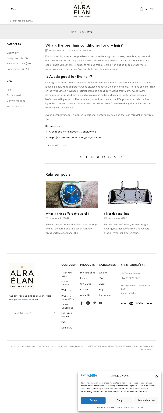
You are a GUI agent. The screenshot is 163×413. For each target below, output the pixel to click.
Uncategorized (15, 69)
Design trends (15, 58)
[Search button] (153, 20)
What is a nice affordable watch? (67, 214)
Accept (93, 400)
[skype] (120, 157)
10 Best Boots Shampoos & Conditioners (72, 131)
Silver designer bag (116, 214)
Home (73, 31)
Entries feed (14, 95)
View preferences (146, 400)
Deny (119, 400)
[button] (156, 375)
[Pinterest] (98, 157)
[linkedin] (109, 157)
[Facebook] (86, 157)
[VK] (92, 157)
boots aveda (59, 145)
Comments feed (16, 100)
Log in (10, 90)
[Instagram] (88, 303)
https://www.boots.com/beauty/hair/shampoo (75, 137)
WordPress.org (15, 106)
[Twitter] (81, 157)
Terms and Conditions (133, 407)
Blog (82, 31)
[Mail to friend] (103, 157)
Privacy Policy (115, 407)
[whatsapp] (115, 157)
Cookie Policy (102, 407)
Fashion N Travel (16, 63)
